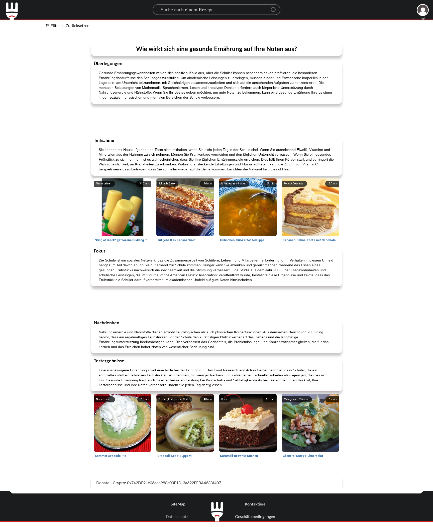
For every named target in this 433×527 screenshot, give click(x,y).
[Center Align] (275, 7)
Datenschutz (177, 517)
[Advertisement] (216, 120)
